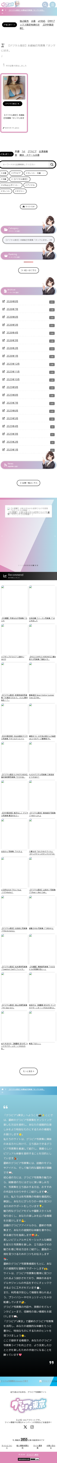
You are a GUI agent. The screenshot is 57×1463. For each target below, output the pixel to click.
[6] (29, 565)
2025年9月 (12, 387)
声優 (17, 151)
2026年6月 (12, 317)
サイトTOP (30, 206)
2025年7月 (12, 402)
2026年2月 (12, 348)
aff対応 (41, 21)
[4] (25, 565)
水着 (33, 21)
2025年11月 (12, 371)
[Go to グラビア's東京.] (2, 10)
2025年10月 (12, 379)
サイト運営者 (37, 1446)
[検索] (51, 164)
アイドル (31, 185)
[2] (21, 565)
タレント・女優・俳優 (36, 173)
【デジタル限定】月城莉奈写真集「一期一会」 (28, 513)
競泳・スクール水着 (29, 154)
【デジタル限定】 (20, 179)
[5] (27, 565)
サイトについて (7, 1446)
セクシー (20, 191)
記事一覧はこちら (30, 483)
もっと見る (28, 1071)
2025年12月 (12, 363)
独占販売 (24, 21)
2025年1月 (12, 449)
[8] (33, 565)
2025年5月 (12, 418)
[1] (18, 565)
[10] (37, 565)
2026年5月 (12, 324)
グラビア (32, 151)
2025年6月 (12, 410)
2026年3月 (12, 340)
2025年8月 (12, 395)
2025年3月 (12, 434)
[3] (23, 565)
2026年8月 (12, 301)
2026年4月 (12, 332)
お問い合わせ (51, 1446)
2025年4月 (12, 426)
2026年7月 (12, 309)
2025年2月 (12, 441)
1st (23, 151)
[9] (35, 565)
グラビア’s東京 (32, 1454)
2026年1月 (12, 356)
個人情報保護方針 (22, 1446)
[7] (31, 565)
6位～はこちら (29, 270)
